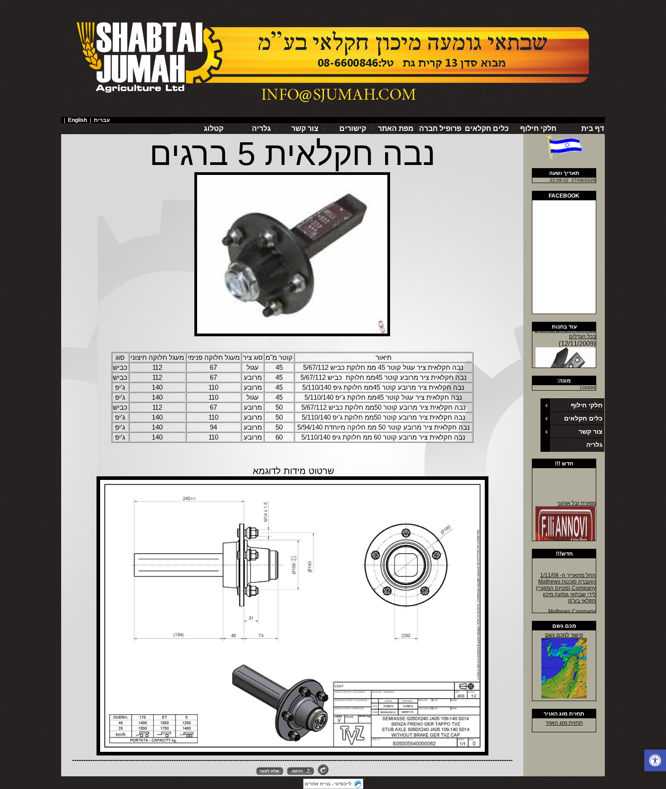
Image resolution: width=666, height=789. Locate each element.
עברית (102, 120)
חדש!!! (564, 554)
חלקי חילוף (587, 405)
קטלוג (213, 128)
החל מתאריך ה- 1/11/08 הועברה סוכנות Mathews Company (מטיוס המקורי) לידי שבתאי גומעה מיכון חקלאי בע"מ (566, 584)
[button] (655, 760)
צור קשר (591, 431)
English (77, 120)
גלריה (261, 128)
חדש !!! (564, 463)
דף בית (592, 128)
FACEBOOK (564, 196)
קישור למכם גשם (564, 635)
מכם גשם (564, 626)
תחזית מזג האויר (564, 714)
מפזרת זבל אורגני (576, 499)
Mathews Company (572, 608)
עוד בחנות (564, 327)
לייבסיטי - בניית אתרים (328, 783)
